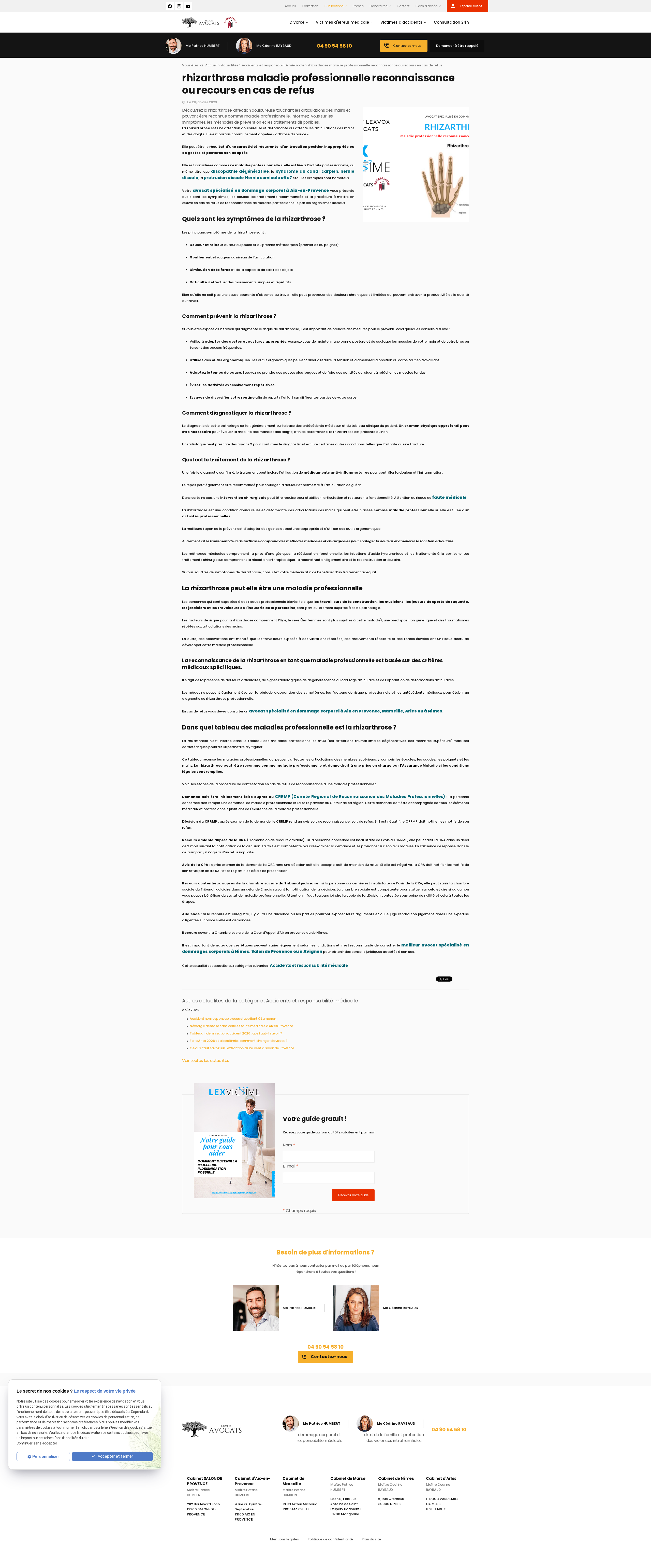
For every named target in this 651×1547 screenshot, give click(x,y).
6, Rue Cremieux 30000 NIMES (391, 1501)
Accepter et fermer (115, 1456)
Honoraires (378, 6)
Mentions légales (284, 1539)
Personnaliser (45, 1456)
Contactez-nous (402, 46)
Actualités (229, 65)
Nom (289, 1145)
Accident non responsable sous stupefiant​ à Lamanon (233, 1018)
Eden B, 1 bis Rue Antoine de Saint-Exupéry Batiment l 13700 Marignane (345, 1506)
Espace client (466, 6)
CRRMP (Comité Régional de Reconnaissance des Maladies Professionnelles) (360, 796)
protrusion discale (224, 178)
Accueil (291, 6)
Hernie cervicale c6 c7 (268, 178)
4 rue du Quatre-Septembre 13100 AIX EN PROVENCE (249, 1512)
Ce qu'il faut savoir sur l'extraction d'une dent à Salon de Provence (242, 1048)
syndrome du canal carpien (307, 171)
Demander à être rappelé (457, 45)
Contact (403, 6)
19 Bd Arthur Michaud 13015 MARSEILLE (300, 1507)
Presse (358, 6)
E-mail (290, 1166)
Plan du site (371, 1539)
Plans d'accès (426, 6)
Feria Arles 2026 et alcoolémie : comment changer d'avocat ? (238, 1040)
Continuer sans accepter (37, 1443)
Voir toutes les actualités (205, 1060)
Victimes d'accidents (401, 22)
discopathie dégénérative (240, 171)
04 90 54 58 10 (334, 45)
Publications (334, 6)
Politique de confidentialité (330, 1539)
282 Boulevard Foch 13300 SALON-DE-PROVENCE (203, 1509)
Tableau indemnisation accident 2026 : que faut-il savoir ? (236, 1033)
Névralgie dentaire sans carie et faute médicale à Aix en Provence (241, 1026)
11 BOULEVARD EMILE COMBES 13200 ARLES (442, 1503)
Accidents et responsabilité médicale (273, 65)
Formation (310, 6)
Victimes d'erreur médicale (342, 22)
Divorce (297, 22)
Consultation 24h (451, 22)
